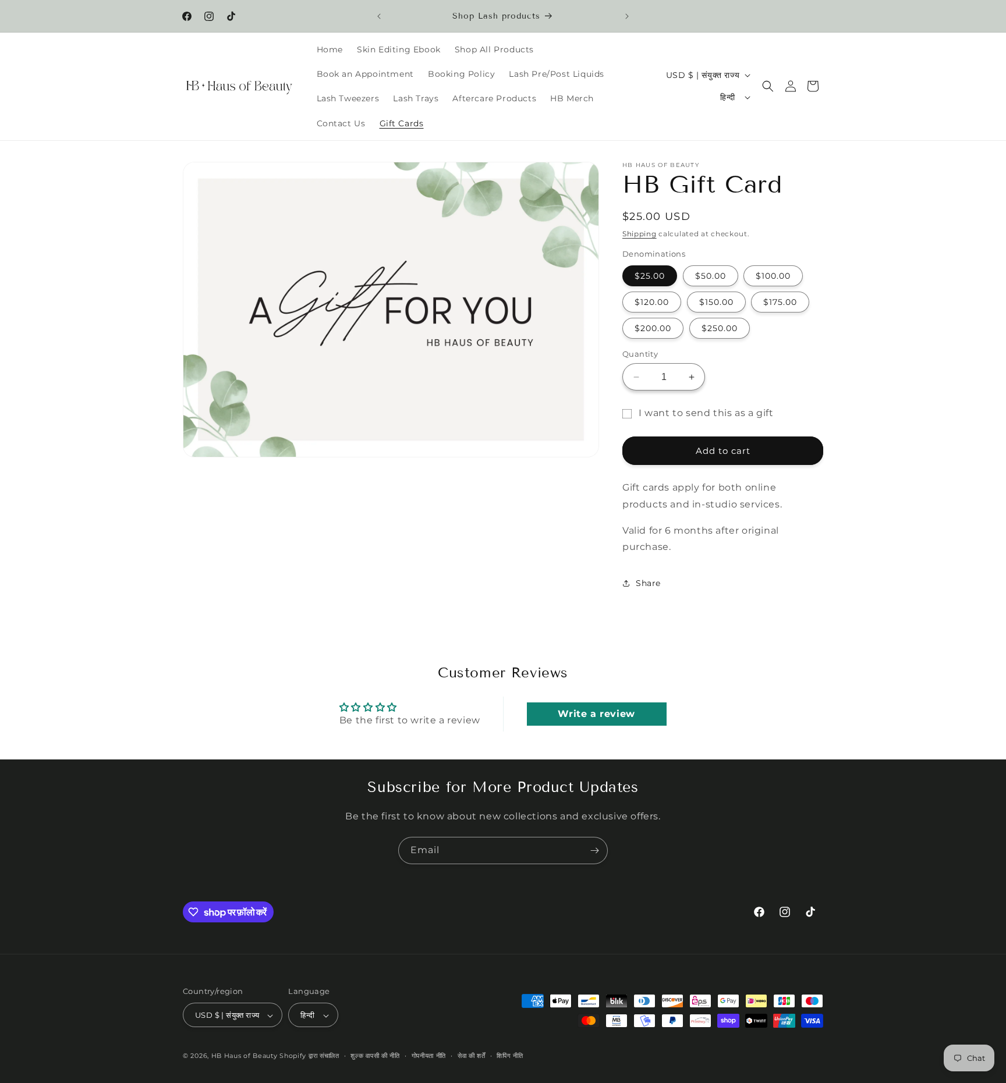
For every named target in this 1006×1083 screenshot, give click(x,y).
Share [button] (648, 583)
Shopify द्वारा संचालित (309, 1056)
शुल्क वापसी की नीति (374, 1056)
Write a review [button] (596, 713)
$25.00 (650, 276)
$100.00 (773, 276)
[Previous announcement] (379, 16)
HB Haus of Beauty (244, 1056)
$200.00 (653, 328)
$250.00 (720, 328)
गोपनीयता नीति (429, 1056)
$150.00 (716, 302)
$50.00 (710, 276)
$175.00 (780, 302)
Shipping (639, 233)
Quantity (640, 353)
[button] (768, 86)
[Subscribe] (594, 850)
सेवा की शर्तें (472, 1056)
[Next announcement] (627, 16)
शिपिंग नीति (510, 1056)
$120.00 (652, 302)
